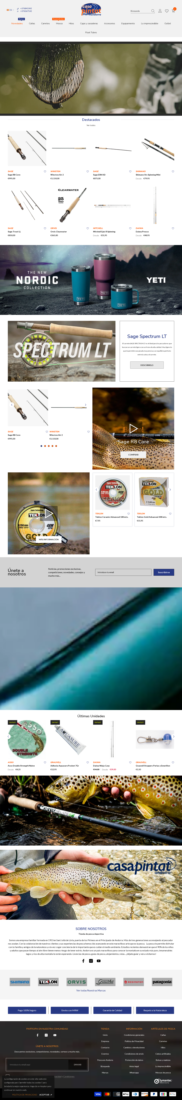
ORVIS (53, 228)
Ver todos (91, 125)
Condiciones (68, 1076)
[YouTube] (99, 961)
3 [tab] (49, 446)
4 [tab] (52, 446)
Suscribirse (164, 572)
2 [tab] (45, 446)
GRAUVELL (55, 762)
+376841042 (26, 8)
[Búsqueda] (143, 11)
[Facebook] (83, 961)
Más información (49, 539)
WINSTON (55, 171)
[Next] (85, 404)
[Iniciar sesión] (160, 11)
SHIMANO (141, 171)
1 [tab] (41, 446)
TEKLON (99, 513)
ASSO (11, 762)
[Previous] (11, 404)
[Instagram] (91, 961)
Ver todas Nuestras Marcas (91, 990)
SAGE (10, 171)
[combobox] (140, 11)
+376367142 (26, 11)
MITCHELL (98, 228)
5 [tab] (56, 446)
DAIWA (139, 228)
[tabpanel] (28, 415)
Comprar (133, 454)
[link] (91, 885)
